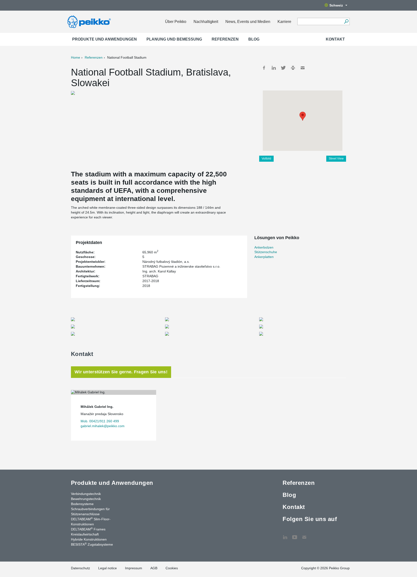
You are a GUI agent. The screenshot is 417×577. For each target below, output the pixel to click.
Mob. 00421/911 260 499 (100, 421)
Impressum (133, 568)
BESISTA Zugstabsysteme (92, 544)
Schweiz (336, 5)
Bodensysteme (82, 504)
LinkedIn (273, 67)
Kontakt (335, 39)
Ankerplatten (264, 257)
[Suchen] (346, 21)
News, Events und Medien (247, 22)
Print (293, 67)
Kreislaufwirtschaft (85, 534)
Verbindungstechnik (86, 494)
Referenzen (225, 39)
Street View (336, 158)
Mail (302, 67)
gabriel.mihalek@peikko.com (103, 426)
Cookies (172, 568)
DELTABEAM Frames (88, 529)
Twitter (283, 67)
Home (75, 57)
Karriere (284, 22)
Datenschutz (80, 568)
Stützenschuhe (265, 252)
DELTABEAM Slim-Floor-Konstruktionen (91, 521)
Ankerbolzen (263, 247)
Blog (253, 39)
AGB (153, 568)
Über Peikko (175, 22)
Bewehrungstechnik (86, 499)
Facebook (264, 67)
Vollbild (266, 158)
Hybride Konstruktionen (89, 539)
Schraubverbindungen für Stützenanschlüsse (90, 511)
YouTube (294, 534)
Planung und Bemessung (174, 39)
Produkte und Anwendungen (104, 39)
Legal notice (107, 568)
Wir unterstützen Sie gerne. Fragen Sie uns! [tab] (121, 371)
